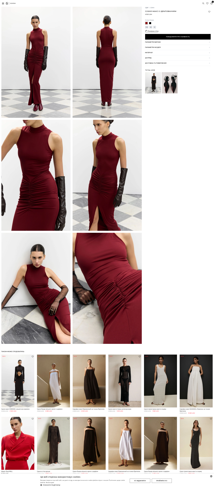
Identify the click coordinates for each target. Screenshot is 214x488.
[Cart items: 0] (211, 3)
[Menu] (3, 3)
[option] (146, 23)
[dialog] (107, 480)
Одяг (147, 7)
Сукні (152, 7)
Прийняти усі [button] (161, 481)
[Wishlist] (207, 3)
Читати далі (50, 482)
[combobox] (211, 476)
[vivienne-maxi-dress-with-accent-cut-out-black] (153, 82)
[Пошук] (203, 3)
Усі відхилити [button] (140, 481)
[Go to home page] (10, 3)
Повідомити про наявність (178, 37)
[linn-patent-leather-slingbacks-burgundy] (170, 82)
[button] (178, 42)
